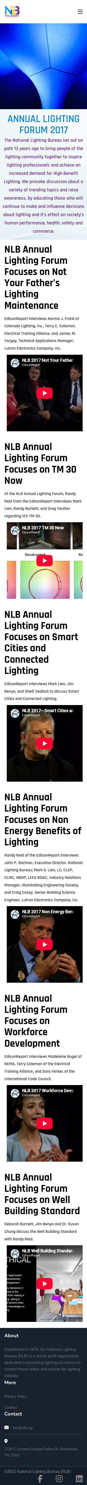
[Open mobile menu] (80, 12)
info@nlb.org (22, 1428)
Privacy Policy (15, 1396)
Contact (10, 1407)
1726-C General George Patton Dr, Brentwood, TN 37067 (41, 1452)
